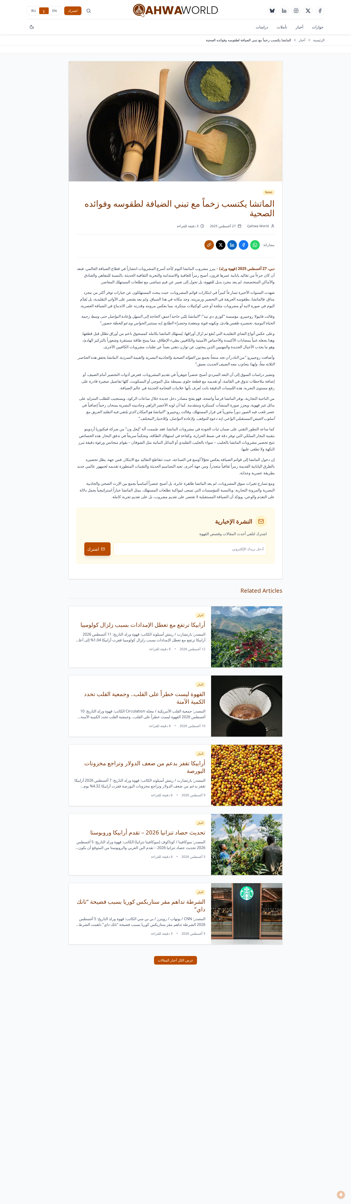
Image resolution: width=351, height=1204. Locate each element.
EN (54, 10)
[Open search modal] (88, 10)
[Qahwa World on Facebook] (319, 10)
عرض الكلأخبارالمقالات (175, 960)
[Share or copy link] (209, 245)
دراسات (262, 27)
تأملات (282, 27)
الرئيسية (318, 40)
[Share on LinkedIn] (232, 245)
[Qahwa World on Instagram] (296, 10)
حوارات (318, 27)
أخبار (299, 27)
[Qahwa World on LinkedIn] (284, 10)
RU (33, 10)
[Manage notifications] (341, 1195)
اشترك (73, 10)
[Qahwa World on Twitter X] (308, 10)
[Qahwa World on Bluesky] (272, 10)
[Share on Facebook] (243, 245)
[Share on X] (220, 245)
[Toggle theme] (32, 27)
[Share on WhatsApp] (255, 245)
